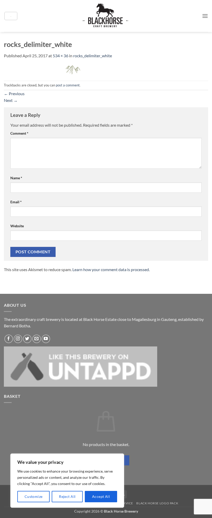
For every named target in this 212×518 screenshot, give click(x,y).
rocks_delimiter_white (92, 55)
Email (16, 202)
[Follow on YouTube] (46, 339)
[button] (10, 16)
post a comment (68, 85)
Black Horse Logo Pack (157, 503)
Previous (14, 93)
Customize (34, 496)
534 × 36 (60, 55)
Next (11, 100)
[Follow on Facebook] (8, 339)
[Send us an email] (36, 339)
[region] (67, 481)
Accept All (101, 496)
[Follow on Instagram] (18, 339)
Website (17, 226)
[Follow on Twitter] (27, 339)
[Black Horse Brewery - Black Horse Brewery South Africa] (106, 16)
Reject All (67, 496)
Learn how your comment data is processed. (111, 269)
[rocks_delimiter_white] (73, 69)
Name (16, 178)
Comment (19, 133)
